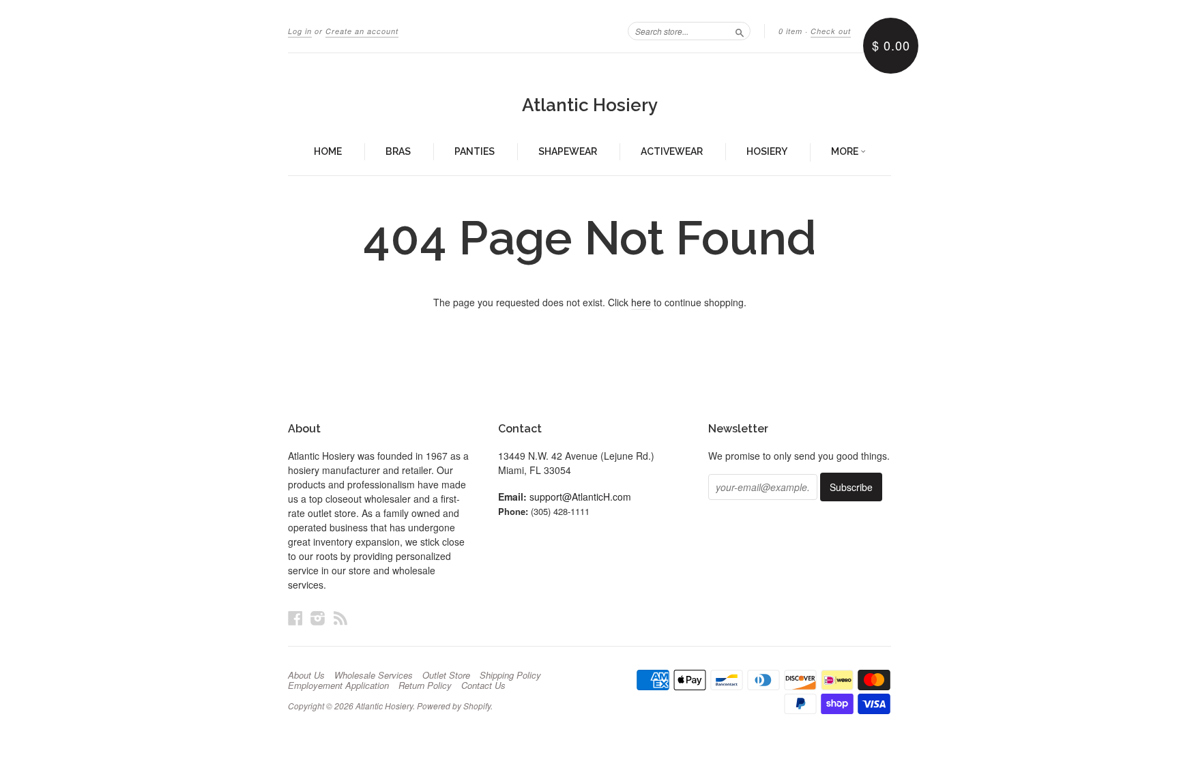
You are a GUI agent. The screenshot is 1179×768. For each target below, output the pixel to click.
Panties (474, 151)
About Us (306, 675)
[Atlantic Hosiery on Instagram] (317, 617)
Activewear (672, 151)
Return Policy (425, 685)
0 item (790, 31)
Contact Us (483, 685)
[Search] (740, 31)
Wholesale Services (373, 675)
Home (328, 151)
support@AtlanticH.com (580, 496)
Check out (831, 31)
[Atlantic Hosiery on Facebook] (295, 617)
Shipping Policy (510, 675)
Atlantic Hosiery (590, 105)
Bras (398, 151)
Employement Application (338, 685)
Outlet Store (446, 675)
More (845, 151)
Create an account (361, 31)
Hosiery (766, 151)
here (641, 302)
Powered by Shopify (454, 705)
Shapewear (567, 151)
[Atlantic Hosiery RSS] (340, 617)
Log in (300, 31)
